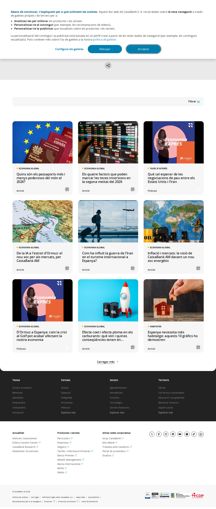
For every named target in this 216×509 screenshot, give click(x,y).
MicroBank (109, 442)
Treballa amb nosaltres (117, 446)
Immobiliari (116, 392)
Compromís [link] (19, 407)
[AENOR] (155, 497)
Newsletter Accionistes (25, 451)
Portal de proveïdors (115, 451)
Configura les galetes (69, 49)
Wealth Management (70, 459)
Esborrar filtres (24, 112)
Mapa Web (80, 497)
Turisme (114, 397)
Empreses (64, 442)
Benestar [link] (17, 392)
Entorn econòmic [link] (22, 387)
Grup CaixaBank (112, 438)
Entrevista (67, 402)
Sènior (162, 387)
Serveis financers (119, 407)
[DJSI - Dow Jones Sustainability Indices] (183, 497)
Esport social (165, 407)
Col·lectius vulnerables (171, 392)
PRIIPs (62, 472)
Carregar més (106, 362)
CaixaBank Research (25, 446)
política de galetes (104, 39)
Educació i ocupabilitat (171, 397)
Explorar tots (68, 412)
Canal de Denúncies (90, 501)
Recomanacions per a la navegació (26, 501)
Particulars (64, 438)
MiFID (62, 468)
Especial (66, 392)
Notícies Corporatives (24, 438)
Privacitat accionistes (68, 501)
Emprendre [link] (18, 402)
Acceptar (143, 49)
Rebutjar (104, 49)
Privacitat (49, 501)
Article (64, 387)
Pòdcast (65, 407)
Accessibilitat (93, 497)
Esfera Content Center (26, 442)
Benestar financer (168, 402)
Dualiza (108, 455)
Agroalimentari (118, 387)
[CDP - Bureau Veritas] (197, 497)
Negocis (63, 446)
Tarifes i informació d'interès (75, 451)
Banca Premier (67, 455)
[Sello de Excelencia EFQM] (173, 497)
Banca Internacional (70, 464)
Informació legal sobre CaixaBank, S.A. (57, 497)
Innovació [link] (17, 412)
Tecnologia (116, 402)
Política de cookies (20, 497)
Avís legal (35, 497)
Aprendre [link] (17, 397)
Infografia (66, 397)
